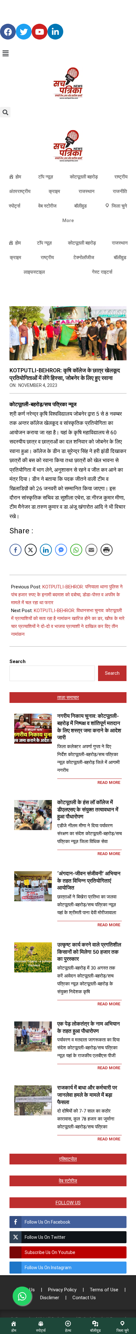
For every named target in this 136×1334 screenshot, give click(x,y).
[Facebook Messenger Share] (61, 550)
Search (17, 661)
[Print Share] (107, 550)
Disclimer (50, 1297)
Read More (108, 782)
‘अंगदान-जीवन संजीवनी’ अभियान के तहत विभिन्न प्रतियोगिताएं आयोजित (89, 880)
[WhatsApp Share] (76, 550)
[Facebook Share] (15, 550)
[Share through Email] (91, 550)
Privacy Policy (63, 1290)
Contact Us (84, 1297)
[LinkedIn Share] (46, 550)
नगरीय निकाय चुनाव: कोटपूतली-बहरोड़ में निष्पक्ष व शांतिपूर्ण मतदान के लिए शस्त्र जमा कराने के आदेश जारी (89, 727)
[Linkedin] (55, 32)
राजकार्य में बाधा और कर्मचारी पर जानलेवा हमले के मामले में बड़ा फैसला (87, 1094)
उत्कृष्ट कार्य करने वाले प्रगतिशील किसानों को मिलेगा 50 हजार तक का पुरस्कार (89, 951)
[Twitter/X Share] (31, 550)
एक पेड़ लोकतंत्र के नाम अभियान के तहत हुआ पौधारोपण (88, 1027)
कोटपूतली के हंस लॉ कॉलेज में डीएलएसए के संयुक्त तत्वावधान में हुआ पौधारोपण (87, 809)
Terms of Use (105, 1290)
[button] (68, 53)
